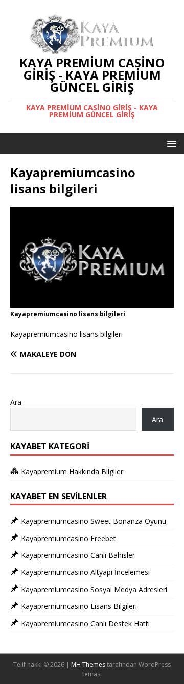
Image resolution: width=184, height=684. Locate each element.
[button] (169, 143)
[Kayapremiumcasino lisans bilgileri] (92, 301)
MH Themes (88, 664)
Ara (15, 402)
